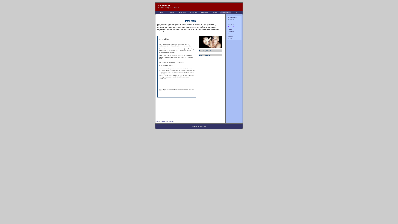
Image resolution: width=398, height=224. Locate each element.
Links (236, 12)
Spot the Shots (169, 121)
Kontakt (204, 126)
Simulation (230, 38)
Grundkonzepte (193, 12)
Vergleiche (230, 36)
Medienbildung (182, 12)
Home (161, 12)
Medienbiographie (232, 17)
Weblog (172, 12)
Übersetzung (231, 34)
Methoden (225, 12)
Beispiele (215, 12)
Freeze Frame (231, 22)
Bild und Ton (231, 24)
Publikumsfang (231, 31)
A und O (230, 29)
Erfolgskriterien (204, 12)
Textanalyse (231, 19)
